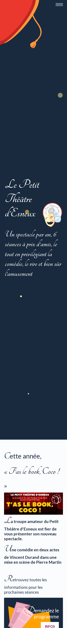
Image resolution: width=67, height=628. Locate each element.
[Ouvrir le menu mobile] (59, 4)
